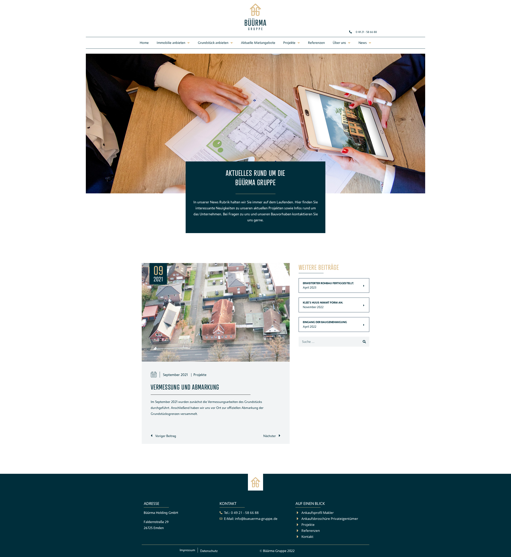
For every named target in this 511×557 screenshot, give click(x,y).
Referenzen (316, 43)
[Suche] (364, 342)
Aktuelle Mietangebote (258, 43)
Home (144, 43)
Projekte (199, 374)
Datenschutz (209, 551)
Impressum (187, 550)
